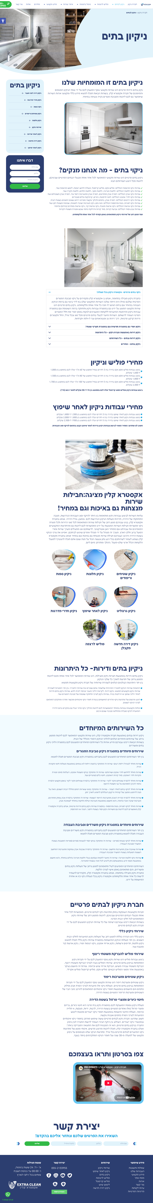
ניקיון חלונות (36, 121)
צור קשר (19, 4)
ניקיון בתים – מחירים (130, 344)
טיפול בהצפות (85, 4)
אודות (28, 4)
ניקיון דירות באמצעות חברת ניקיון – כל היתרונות (117, 332)
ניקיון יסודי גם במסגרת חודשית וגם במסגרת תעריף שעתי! (113, 326)
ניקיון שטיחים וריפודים (33, 114)
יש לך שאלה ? (7, 1200)
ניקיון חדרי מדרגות (34, 100)
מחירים (37, 4)
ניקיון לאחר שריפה (34, 134)
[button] (3, 21)
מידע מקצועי (51, 4)
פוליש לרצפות (102, 4)
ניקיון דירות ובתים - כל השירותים (124, 338)
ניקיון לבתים (119, 4)
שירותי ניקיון (36, 127)
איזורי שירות (68, 4)
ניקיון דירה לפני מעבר (33, 93)
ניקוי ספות (37, 107)
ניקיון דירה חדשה (34, 141)
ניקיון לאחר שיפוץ (34, 148)
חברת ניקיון (132, 4)
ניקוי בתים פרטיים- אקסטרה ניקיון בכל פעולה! (118, 292)
